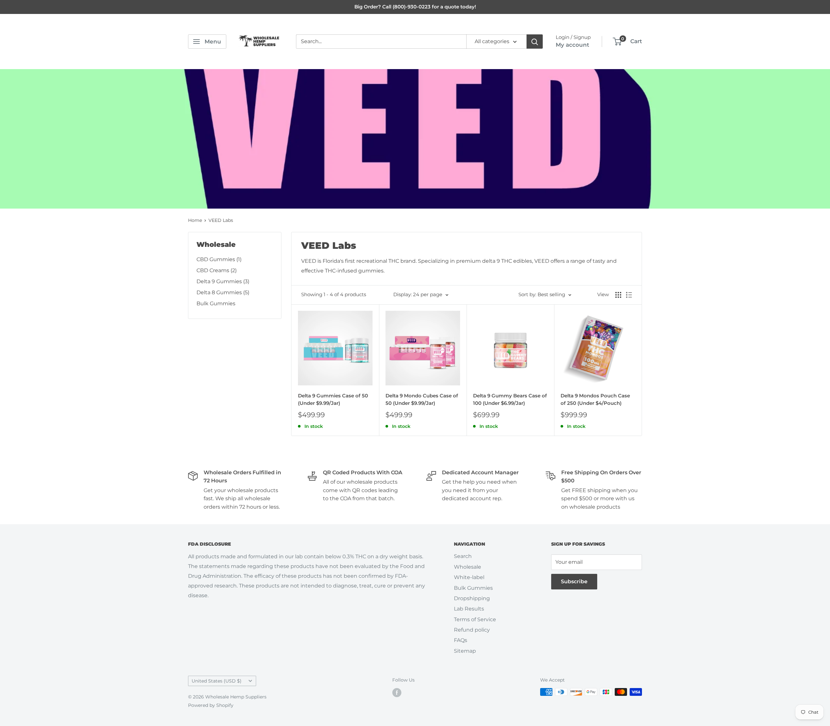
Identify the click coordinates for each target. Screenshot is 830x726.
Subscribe (574, 581)
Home (195, 220)
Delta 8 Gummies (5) (222, 292)
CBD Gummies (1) (219, 259)
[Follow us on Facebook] (396, 692)
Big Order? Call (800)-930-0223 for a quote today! (415, 7)
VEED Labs (220, 220)
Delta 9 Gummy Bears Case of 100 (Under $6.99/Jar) (510, 399)
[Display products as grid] (618, 295)
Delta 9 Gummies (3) (222, 281)
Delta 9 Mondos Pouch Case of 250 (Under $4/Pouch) (595, 399)
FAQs (460, 640)
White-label (469, 577)
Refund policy (472, 630)
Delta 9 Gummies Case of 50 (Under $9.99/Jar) (333, 399)
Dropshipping (472, 598)
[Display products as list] (629, 295)
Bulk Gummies (215, 303)
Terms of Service (475, 619)
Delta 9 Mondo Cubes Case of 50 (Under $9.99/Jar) (421, 399)
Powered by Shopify (210, 705)
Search (463, 556)
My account (572, 45)
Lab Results (469, 609)
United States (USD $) (217, 681)
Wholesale (467, 567)
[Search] (535, 41)
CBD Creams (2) (216, 270)
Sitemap (465, 651)
